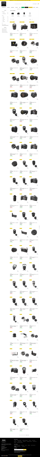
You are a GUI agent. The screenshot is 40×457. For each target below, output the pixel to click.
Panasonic (5, 21)
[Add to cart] (14, 31)
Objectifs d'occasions (24, 15)
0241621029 (3, 450)
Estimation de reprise (29, 441)
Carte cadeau (33, 440)
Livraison (15, 440)
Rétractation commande (20, 442)
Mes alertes (23, 446)
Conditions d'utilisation (25, 440)
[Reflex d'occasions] (18, 13)
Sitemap (15, 442)
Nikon (5, 20)
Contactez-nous (34, 441)
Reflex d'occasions (18, 15)
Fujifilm (5, 17)
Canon (5, 16)
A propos (30, 440)
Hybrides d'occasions (12, 15)
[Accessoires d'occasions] (29, 13)
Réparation (24, 441)
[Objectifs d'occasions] (24, 13)
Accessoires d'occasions (30, 15)
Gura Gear (5, 19)
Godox (5, 18)
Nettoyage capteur (20, 441)
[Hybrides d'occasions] (12, 13)
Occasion (5, 27)
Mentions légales (19, 440)
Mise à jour (15, 441)
